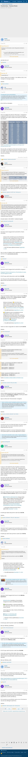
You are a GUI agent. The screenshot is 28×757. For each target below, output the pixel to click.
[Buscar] (26, 1)
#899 (26, 670)
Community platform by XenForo (11, 755)
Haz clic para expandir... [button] (14, 56)
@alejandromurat (18, 242)
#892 (26, 422)
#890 (26, 339)
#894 (26, 489)
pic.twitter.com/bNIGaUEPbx (9, 570)
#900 (26, 690)
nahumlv (3, 7)
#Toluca (10, 503)
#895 (26, 525)
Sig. (18, 708)
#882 (26, 70)
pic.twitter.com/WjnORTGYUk (9, 615)
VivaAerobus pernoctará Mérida (8, 94)
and (5, 83)
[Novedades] (24, 1)
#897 (26, 593)
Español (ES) (4, 750)
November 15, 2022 (13, 508)
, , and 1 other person (11, 192)
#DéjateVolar (6, 319)
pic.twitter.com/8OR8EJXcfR (14, 245)
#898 (26, 636)
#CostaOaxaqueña (7, 243)
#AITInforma (8, 497)
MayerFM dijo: (4, 46)
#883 (26, 92)
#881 (26, 43)
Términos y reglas (10, 752)
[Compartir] (24, 43)
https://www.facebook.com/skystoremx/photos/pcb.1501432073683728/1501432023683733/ (14, 679)
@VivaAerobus (6, 239)
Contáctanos (3, 752)
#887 (26, 229)
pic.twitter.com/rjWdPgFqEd (9, 320)
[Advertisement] (14, 23)
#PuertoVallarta (16, 503)
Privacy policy (17, 752)
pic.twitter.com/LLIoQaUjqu (15, 505)
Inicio (25, 752)
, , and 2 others (9, 382)
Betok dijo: (3, 73)
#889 (26, 293)
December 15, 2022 (18, 572)
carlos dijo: (3, 203)
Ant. (9, 708)
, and (9, 159)
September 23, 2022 (18, 310)
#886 (26, 200)
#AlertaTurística (6, 600)
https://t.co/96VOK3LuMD (11, 614)
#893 (26, 450)
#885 (26, 167)
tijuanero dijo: (4, 452)
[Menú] (1, 1)
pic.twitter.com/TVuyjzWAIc (18, 307)
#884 (26, 112)
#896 (26, 546)
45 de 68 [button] (14, 708)
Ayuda (22, 752)
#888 (26, 267)
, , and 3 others (10, 414)
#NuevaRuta (6, 505)
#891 (26, 391)
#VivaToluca (8, 307)
